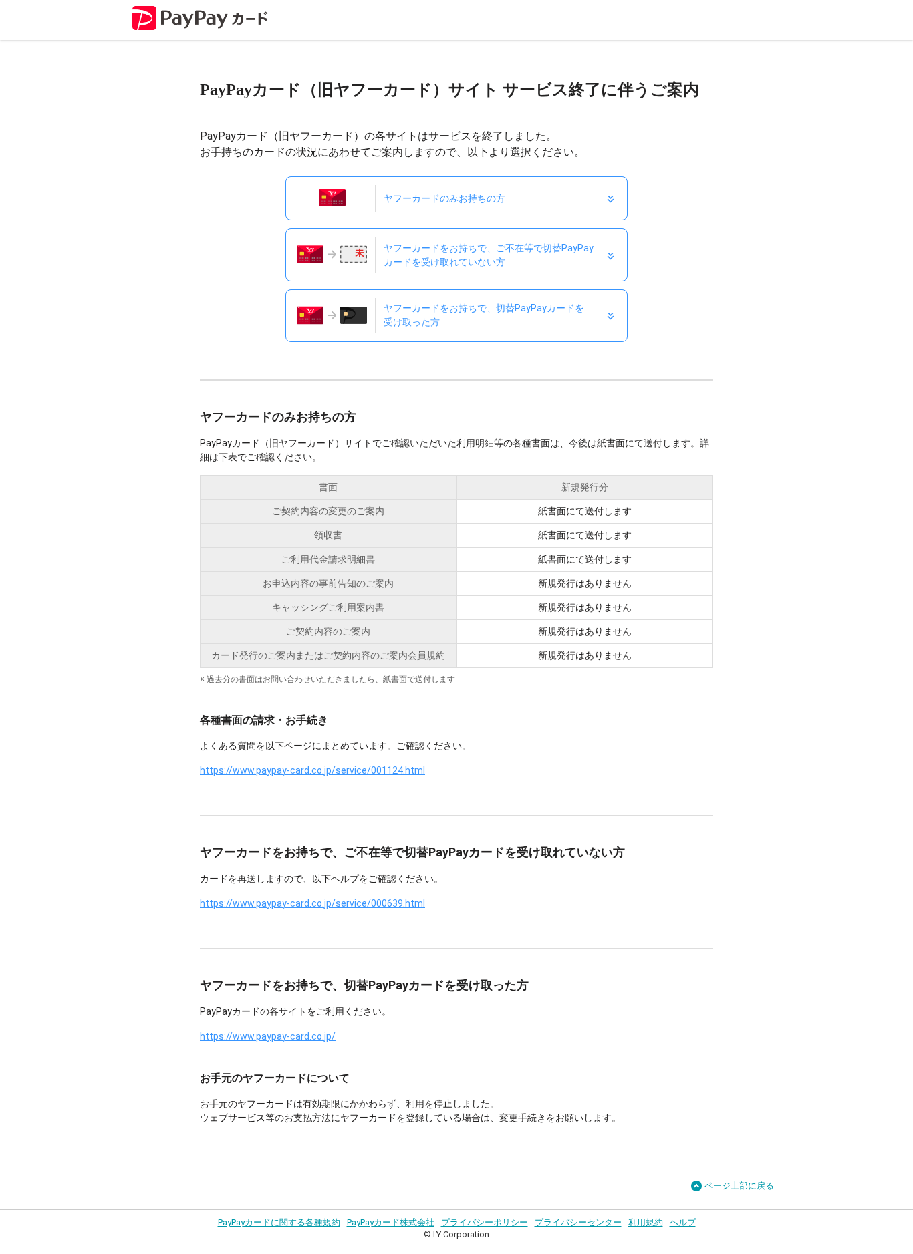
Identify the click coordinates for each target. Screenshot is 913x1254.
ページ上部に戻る (739, 1186)
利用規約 (645, 1222)
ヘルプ (683, 1222)
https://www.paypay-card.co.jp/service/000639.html (312, 903)
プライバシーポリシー (484, 1222)
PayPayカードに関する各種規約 (279, 1222)
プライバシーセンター (578, 1222)
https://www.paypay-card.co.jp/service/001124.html (312, 770)
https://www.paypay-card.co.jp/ (268, 1036)
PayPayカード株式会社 (390, 1222)
